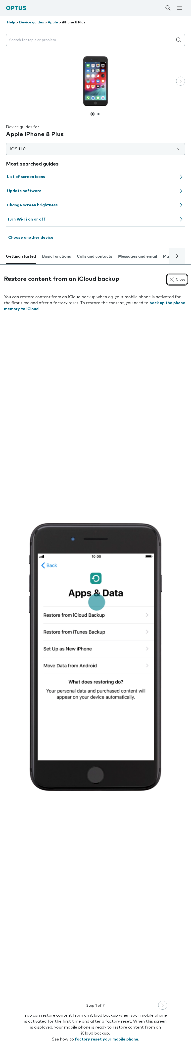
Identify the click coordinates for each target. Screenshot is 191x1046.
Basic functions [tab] (56, 256)
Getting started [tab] (21, 256)
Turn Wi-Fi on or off (26, 219)
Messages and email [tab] (137, 256)
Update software (24, 191)
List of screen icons (26, 177)
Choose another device (30, 237)
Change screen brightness (32, 205)
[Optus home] (16, 8)
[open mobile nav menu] (179, 8)
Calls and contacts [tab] (94, 256)
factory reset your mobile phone (106, 1039)
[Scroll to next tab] (177, 256)
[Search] (168, 8)
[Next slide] (180, 81)
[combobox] (90, 40)
